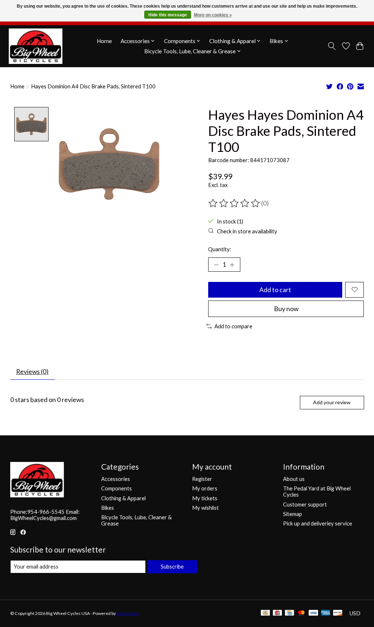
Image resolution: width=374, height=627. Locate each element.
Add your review (332, 402)
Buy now (286, 309)
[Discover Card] (338, 613)
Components (116, 488)
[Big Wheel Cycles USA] (35, 46)
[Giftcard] (277, 613)
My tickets (204, 498)
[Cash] (265, 613)
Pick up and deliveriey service (317, 523)
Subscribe (172, 566)
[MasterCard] (301, 613)
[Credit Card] (289, 613)
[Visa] (313, 613)
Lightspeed (127, 613)
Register (202, 479)
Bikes (107, 508)
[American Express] (326, 613)
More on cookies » (213, 15)
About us (294, 479)
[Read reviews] (235, 203)
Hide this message (167, 15)
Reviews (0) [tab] (32, 371)
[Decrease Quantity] (216, 264)
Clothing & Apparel (123, 498)
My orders (204, 488)
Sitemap (292, 514)
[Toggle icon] (331, 46)
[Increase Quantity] (232, 264)
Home (104, 41)
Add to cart (275, 290)
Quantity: (219, 249)
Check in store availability (247, 231)
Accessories (115, 479)
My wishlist (205, 508)
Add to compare (233, 326)
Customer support (305, 504)
